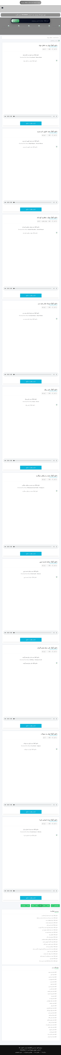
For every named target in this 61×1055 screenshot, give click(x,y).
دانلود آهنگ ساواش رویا (53, 934)
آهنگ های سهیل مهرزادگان (51, 1010)
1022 (40, 905)
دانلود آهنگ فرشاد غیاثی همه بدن (47, 303)
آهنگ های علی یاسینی (52, 976)
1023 (37, 905)
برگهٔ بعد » (23, 905)
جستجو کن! (15, 20)
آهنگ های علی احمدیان (52, 1036)
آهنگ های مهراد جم (52, 998)
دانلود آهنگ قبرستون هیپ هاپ (52, 937)
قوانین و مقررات (28, 1052)
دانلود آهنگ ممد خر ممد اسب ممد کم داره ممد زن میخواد (47, 917)
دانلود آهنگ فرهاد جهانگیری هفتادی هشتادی (50, 939)
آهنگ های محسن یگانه (52, 1017)
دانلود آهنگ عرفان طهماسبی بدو (52, 920)
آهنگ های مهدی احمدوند (52, 993)
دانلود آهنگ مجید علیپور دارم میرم (47, 131)
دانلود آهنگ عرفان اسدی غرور (48, 562)
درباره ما (44, 1052)
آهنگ (49, 49)
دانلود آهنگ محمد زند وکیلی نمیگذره (46, 476)
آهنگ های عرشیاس (52, 1003)
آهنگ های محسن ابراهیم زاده (51, 1024)
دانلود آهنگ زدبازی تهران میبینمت (52, 922)
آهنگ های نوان (53, 996)
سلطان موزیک (49, 37)
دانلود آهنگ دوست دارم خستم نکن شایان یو (50, 915)
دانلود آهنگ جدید (35, 55)
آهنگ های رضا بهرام (52, 1029)
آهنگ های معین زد (53, 981)
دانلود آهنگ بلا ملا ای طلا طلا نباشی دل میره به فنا (48, 960)
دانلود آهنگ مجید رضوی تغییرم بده (51, 932)
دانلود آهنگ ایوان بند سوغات (49, 734)
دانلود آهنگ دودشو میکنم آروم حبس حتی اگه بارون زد (48, 927)
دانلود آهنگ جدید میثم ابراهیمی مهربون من (50, 929)
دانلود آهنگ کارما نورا (54, 958)
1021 (44, 905)
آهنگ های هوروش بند (52, 979)
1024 (33, 905)
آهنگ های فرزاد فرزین (52, 986)
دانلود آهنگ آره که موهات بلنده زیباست (50, 953)
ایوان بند (29, 55)
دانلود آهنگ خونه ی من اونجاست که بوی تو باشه (49, 956)
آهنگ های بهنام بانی (52, 1031)
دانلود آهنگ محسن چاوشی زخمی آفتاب (50, 944)
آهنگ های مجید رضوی (52, 972)
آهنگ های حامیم (53, 974)
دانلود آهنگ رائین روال (50, 389)
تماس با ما (36, 1052)
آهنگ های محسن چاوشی (51, 991)
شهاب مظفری (44, 221)
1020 (48, 905)
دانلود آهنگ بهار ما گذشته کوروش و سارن (50, 941)
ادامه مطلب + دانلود (30, 123)
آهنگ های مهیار (53, 1005)
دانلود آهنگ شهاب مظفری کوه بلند (47, 217)
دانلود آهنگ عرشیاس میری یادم (52, 946)
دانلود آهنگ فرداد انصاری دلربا (48, 820)
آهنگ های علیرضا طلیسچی (51, 1008)
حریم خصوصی (18, 1052)
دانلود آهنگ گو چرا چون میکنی (52, 925)
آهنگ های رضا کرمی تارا (52, 1034)
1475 (28, 905)
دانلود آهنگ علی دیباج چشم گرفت (47, 648)
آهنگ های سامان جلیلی (52, 1027)
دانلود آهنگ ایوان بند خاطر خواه (48, 45)
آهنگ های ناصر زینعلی (52, 1022)
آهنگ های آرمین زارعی (52, 1012)
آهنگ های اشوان (53, 984)
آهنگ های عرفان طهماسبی (51, 1000)
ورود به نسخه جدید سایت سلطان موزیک (30, 2)
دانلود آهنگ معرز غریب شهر (52, 951)
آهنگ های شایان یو (53, 988)
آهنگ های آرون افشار (52, 1015)
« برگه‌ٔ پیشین (56, 905)
